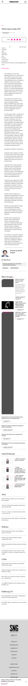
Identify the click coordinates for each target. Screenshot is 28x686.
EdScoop (14, 654)
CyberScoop (14, 648)
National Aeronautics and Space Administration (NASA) (12, 264)
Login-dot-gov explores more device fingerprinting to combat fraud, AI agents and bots (20, 304)
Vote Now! (4, 683)
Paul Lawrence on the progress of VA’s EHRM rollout (20, 485)
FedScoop (14, 641)
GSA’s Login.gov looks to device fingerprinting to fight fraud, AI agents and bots (20, 478)
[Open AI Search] (4, 1)
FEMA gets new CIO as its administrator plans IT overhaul (13, 443)
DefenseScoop (14, 645)
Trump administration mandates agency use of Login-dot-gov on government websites (20, 469)
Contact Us (14, 674)
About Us (14, 635)
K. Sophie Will (20, 309)
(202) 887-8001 (14, 677)
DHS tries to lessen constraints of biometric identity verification (13, 426)
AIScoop (14, 658)
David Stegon (6, 32)
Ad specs (14, 670)
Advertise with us (14, 667)
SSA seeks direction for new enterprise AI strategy (12, 435)
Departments (14, 268)
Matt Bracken (7, 438)
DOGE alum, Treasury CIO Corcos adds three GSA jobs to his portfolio (20, 314)
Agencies (5, 268)
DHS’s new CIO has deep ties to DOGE (20, 459)
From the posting (5, 68)
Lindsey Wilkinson (20, 297)
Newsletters (14, 664)
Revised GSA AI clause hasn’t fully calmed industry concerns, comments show (12, 417)
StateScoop (14, 651)
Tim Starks (18, 298)
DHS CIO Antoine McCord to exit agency (19, 281)
